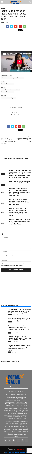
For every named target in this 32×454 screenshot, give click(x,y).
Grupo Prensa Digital (9, 452)
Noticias (2, 8)
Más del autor (18, 166)
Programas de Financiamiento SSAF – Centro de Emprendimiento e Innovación (8, 141)
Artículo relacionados (7, 166)
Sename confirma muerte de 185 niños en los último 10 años (23, 140)
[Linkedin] (13, 440)
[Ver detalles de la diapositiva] (16, 40)
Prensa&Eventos (11, 449)
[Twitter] (22, 440)
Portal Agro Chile (8, 448)
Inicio (2, 5)
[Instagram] (9, 440)
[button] (30, 2)
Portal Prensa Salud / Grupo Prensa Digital (12, 21)
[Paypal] (18, 440)
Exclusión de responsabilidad (21, 452)
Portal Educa (23, 448)
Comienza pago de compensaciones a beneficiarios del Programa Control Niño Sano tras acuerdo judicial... (19, 311)
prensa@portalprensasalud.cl (18, 394)
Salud (2, 192)
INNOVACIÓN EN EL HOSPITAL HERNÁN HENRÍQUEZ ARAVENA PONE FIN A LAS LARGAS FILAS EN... (19, 338)
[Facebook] (5, 440)
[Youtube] (26, 440)
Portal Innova (16, 448)
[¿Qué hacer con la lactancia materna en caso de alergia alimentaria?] (5, 183)
